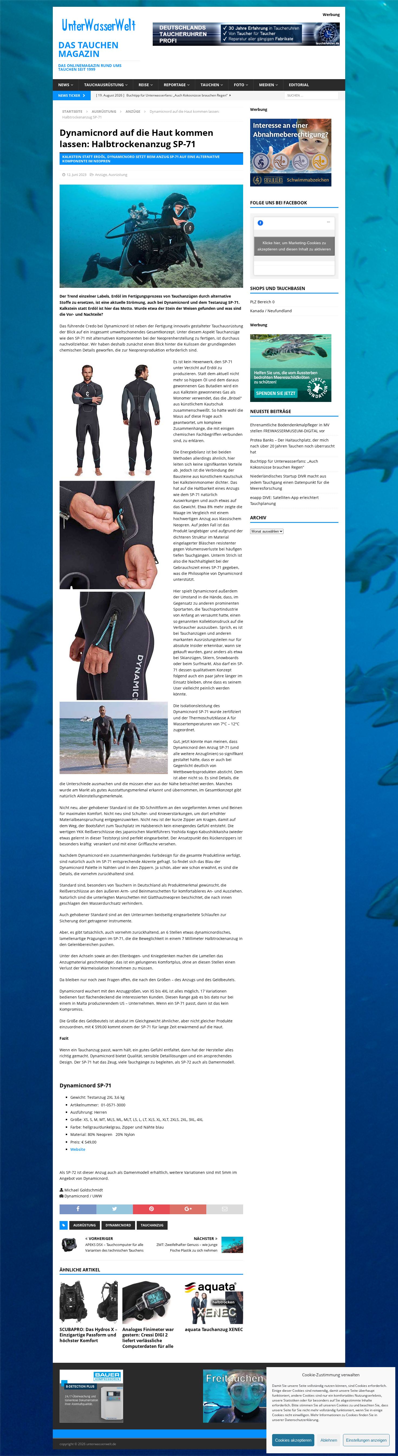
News (63, 84)
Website (77, 1149)
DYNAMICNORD (118, 1225)
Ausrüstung (104, 111)
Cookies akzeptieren (293, 1440)
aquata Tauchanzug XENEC (214, 1329)
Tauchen (210, 84)
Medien (266, 84)
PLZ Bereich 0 (262, 301)
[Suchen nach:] (311, 95)
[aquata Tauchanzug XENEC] (214, 1302)
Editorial (299, 84)
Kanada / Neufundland (271, 310)
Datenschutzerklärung (301, 1420)
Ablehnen (329, 1440)
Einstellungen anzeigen (366, 1440)
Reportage (175, 84)
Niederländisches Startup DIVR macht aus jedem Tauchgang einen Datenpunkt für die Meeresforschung (289, 482)
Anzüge (101, 174)
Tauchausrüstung (104, 84)
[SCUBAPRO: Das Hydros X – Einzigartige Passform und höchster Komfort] (89, 1302)
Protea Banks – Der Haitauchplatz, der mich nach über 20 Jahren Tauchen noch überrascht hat (292, 446)
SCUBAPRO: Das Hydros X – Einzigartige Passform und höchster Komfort (88, 1335)
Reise (144, 84)
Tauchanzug (152, 1225)
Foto (239, 84)
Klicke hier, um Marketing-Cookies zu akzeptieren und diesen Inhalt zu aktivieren (294, 246)
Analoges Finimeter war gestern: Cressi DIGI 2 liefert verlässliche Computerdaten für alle (148, 1337)
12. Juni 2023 (76, 174)
